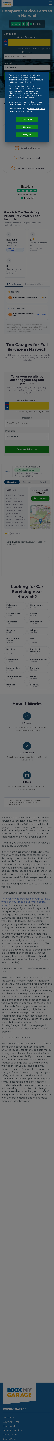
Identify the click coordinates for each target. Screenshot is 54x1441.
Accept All (27, 119)
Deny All (27, 135)
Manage (27, 127)
